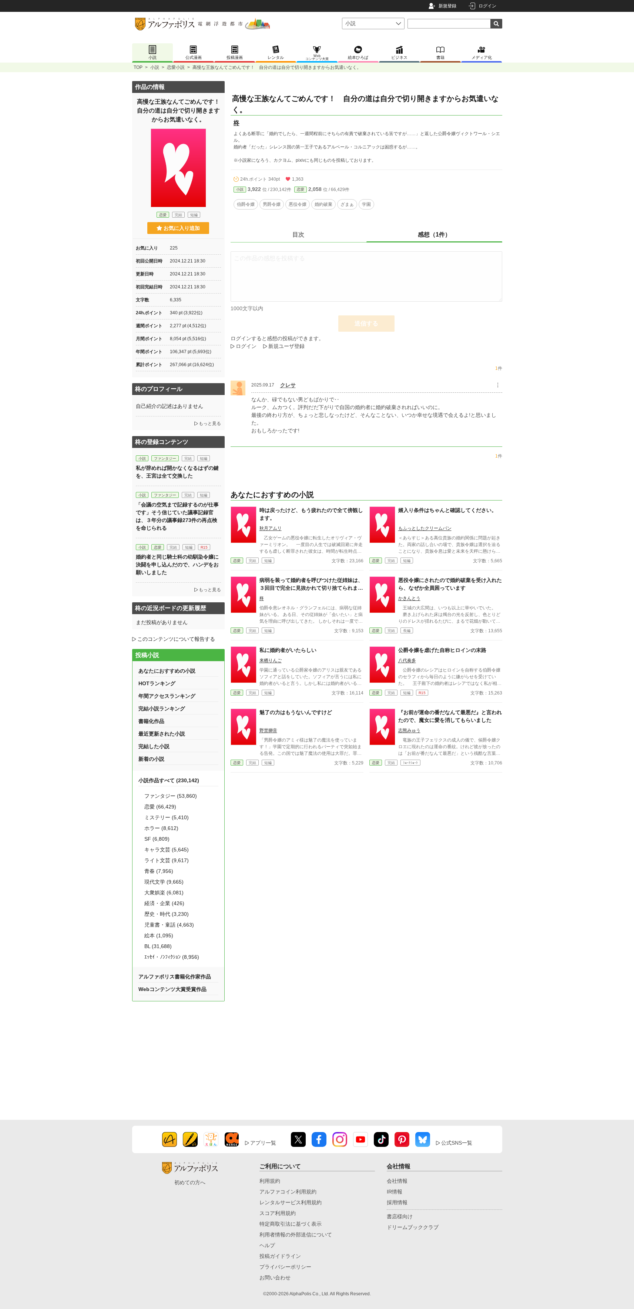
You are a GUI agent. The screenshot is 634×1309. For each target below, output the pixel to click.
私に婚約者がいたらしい (287, 650)
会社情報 (397, 1181)
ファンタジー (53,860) (170, 796)
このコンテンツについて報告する (176, 639)
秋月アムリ (270, 528)
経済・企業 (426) (164, 903)
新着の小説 (151, 759)
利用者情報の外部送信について (295, 1235)
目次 (298, 234)
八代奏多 (407, 660)
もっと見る (210, 423)
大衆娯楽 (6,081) (164, 892)
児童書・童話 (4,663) (169, 925)
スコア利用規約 (277, 1213)
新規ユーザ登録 (286, 346)
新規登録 (447, 6)
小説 (154, 67)
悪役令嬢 (297, 204)
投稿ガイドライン (280, 1256)
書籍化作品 (151, 721)
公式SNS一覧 (456, 1143)
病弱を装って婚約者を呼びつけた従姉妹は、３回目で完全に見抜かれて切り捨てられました (311, 588)
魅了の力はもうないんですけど (295, 712)
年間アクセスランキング (166, 696)
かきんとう (409, 598)
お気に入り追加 (182, 228)
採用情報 (397, 1202)
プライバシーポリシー (285, 1267)
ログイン (487, 6)
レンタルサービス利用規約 (290, 1202)
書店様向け (400, 1216)
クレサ (288, 385)
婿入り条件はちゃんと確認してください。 (447, 510)
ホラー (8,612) (161, 828)
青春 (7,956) (158, 871)
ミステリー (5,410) (166, 817)
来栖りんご (270, 660)
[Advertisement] (178, 1056)
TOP (138, 67)
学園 (366, 204)
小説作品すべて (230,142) (168, 780)
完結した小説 (154, 746)
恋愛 (300, 189)
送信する (366, 323)
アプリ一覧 (263, 1143)
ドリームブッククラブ (413, 1227)
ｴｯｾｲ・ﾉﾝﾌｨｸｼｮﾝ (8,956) (171, 957)
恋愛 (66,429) (160, 807)
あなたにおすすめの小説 (166, 671)
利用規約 (269, 1181)
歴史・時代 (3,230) (166, 914)
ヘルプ (267, 1245)
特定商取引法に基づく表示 (290, 1224)
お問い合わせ (275, 1277)
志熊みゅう (409, 730)
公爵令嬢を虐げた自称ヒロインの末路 (442, 650)
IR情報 (394, 1192)
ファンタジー (165, 458)
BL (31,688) (158, 946)
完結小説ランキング (161, 709)
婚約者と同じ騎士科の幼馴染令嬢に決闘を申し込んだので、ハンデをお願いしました (177, 564)
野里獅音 (268, 730)
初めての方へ (189, 1182)
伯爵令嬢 (246, 204)
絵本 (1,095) (158, 935)
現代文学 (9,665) (164, 882)
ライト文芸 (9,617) (166, 860)
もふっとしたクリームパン (425, 528)
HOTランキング (156, 683)
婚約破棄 (323, 204)
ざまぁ (347, 204)
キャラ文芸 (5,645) (166, 850)
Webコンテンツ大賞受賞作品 (172, 989)
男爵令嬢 (272, 204)
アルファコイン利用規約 (287, 1192)
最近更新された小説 (161, 734)
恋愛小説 (176, 67)
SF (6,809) (157, 839)
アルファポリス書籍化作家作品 (174, 977)
